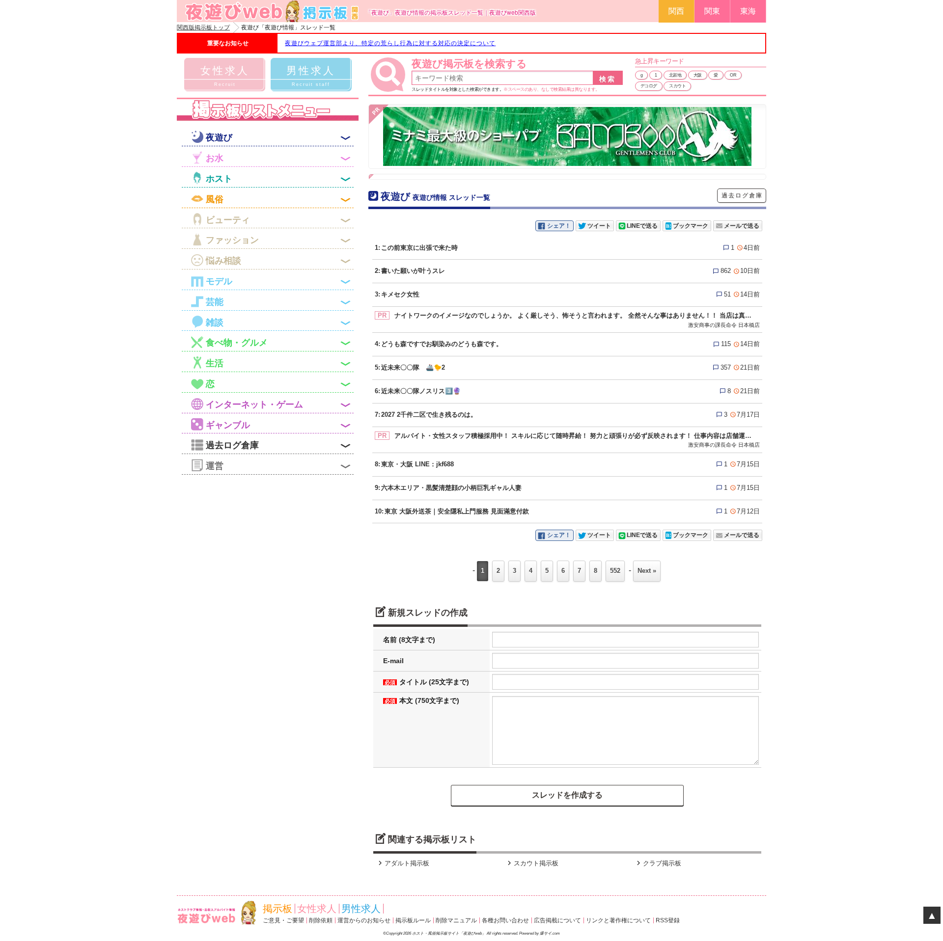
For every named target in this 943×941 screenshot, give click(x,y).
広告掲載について (557, 920)
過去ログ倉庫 (742, 195)
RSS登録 (668, 920)
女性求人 (316, 908)
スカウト (677, 85)
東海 (748, 11)
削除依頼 (321, 920)
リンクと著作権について (618, 920)
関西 (676, 11)
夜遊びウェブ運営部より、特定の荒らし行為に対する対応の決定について (390, 43)
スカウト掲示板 (531, 863)
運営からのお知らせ (363, 920)
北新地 (675, 75)
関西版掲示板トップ (203, 27)
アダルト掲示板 (402, 863)
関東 (712, 11)
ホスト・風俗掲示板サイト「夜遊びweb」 (449, 933)
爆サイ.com (550, 933)
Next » (647, 570)
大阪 (697, 75)
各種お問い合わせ (505, 920)
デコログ (648, 85)
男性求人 (361, 908)
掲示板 (277, 908)
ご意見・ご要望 (283, 920)
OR (733, 75)
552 (615, 570)
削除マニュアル (456, 920)
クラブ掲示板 (657, 863)
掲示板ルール (413, 920)
